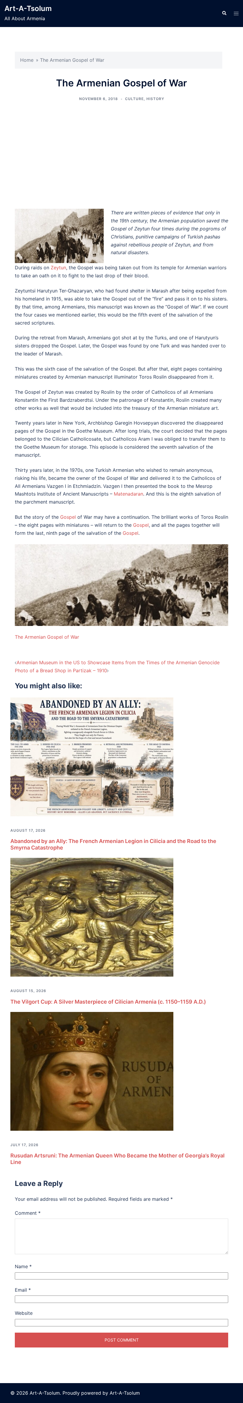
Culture (134, 99)
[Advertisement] (121, 155)
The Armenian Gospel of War (47, 637)
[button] (224, 13)
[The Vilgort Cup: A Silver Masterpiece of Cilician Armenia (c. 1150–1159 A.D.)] (91, 917)
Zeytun (58, 268)
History (155, 99)
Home (26, 60)
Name (23, 1266)
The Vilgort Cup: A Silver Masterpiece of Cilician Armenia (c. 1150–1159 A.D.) (108, 1002)
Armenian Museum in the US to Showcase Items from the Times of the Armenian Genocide (118, 662)
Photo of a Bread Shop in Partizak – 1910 (61, 670)
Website (24, 1313)
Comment (28, 1213)
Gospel (68, 517)
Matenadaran (128, 494)
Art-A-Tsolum (28, 8)
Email (23, 1290)
